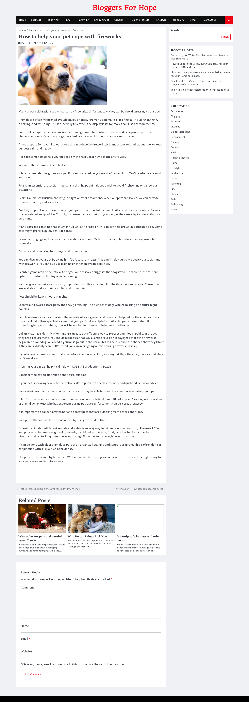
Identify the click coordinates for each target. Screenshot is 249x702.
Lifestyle (161, 20)
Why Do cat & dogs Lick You (87, 536)
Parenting (83, 20)
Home (22, 20)
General (118, 20)
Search (175, 30)
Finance (175, 142)
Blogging (53, 20)
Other (192, 20)
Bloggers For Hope (124, 8)
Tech (173, 199)
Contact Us (210, 20)
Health (174, 152)
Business (36, 20)
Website (26, 651)
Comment (28, 588)
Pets (20, 477)
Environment (101, 20)
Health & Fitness (139, 20)
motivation (177, 173)
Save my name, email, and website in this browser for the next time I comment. (75, 664)
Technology (177, 20)
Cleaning (175, 126)
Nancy (51, 43)
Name (26, 626)
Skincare (175, 194)
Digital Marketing (180, 132)
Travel (174, 209)
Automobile (177, 111)
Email (25, 639)
